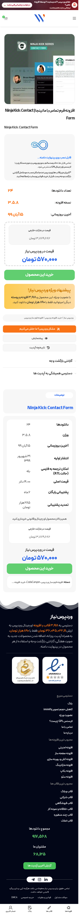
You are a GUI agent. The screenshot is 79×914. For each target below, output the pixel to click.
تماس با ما (67, 727)
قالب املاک (67, 821)
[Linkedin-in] (46, 879)
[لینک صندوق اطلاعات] (39, 296)
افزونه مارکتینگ (64, 765)
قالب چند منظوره (63, 815)
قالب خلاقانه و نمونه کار (60, 809)
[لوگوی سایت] (39, 18)
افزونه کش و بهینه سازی (60, 759)
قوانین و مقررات (44, 897)
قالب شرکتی (66, 797)
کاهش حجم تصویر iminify (58, 709)
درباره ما (68, 733)
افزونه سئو (67, 777)
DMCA (14, 897)
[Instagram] (39, 879)
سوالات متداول (61, 897)
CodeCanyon (33, 582)
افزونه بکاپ (66, 771)
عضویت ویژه (66, 715)
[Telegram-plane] (33, 879)
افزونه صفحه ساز (64, 753)
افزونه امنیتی (65, 748)
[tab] (59, 395)
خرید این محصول (39, 275)
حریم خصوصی (27, 897)
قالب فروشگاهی (64, 803)
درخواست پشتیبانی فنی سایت (18, 4)
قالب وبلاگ (67, 792)
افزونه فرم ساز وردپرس (33, 318)
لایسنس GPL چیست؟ (61, 721)
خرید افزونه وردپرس (53, 318)
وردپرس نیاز (68, 318)
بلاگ (70, 704)
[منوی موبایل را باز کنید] (74, 18)
